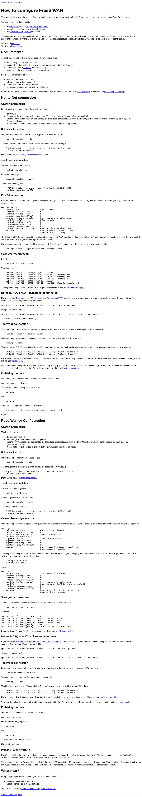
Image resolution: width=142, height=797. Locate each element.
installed (27, 67)
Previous (13, 2)
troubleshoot (16, 361)
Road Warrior (17, 46)
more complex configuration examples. (38, 788)
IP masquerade (21, 298)
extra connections (71, 368)
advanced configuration (20, 31)
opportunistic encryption (37, 26)
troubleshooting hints (108, 697)
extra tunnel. (123, 702)
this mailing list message (114, 91)
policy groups (40, 29)
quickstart (14, 26)
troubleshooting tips (75, 287)
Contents (5, 2)
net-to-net (15, 43)
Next (20, 2)
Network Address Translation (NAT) (47, 298)
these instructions (28, 478)
